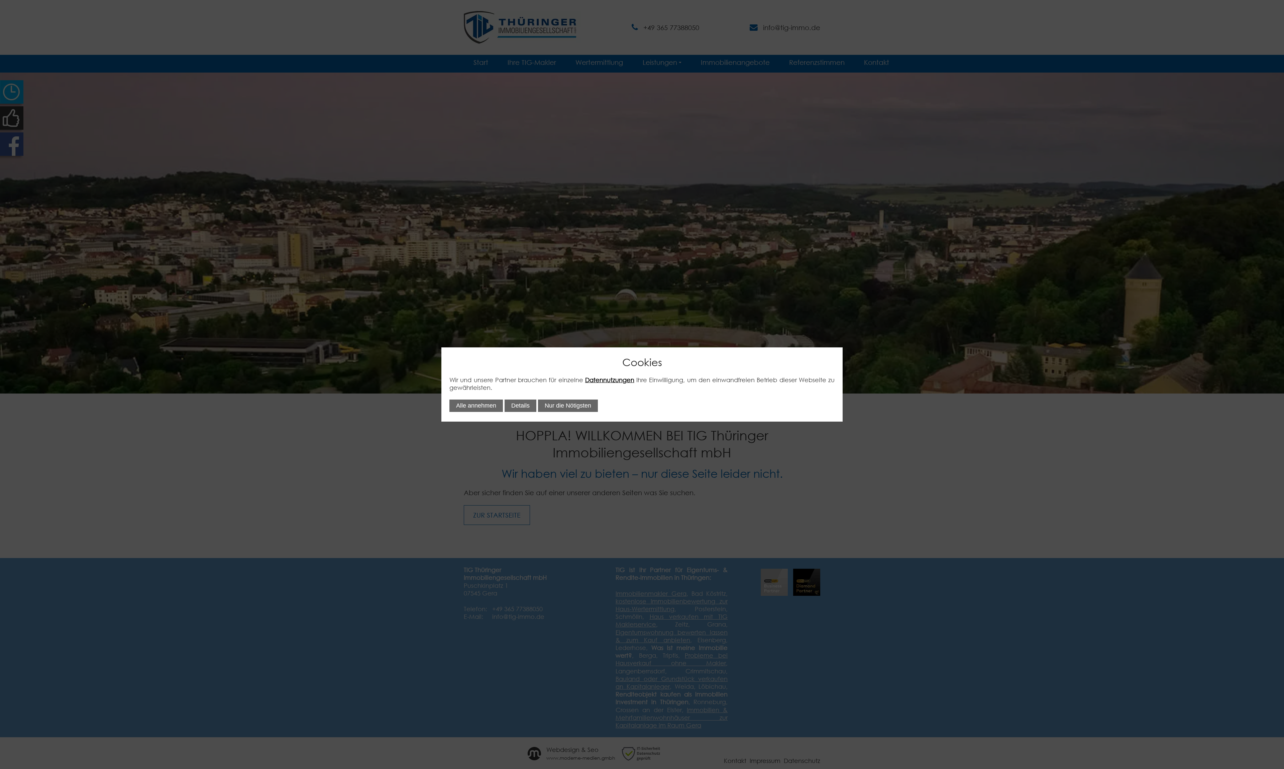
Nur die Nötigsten (568, 405)
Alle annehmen (476, 405)
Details (520, 405)
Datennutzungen (609, 379)
